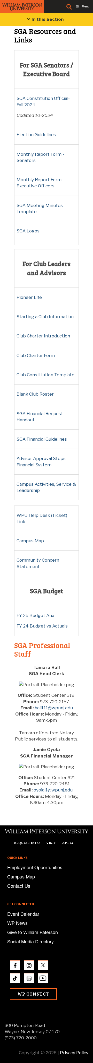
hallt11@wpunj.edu (54, 707)
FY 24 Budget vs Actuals (42, 626)
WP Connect (33, 994)
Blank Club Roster (35, 394)
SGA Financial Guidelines (42, 439)
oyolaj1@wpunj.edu (53, 789)
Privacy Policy (74, 1052)
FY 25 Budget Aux (35, 615)
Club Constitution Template (45, 374)
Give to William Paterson (32, 932)
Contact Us (18, 885)
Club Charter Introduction (43, 335)
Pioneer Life (29, 297)
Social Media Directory (30, 941)
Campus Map (30, 540)
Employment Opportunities (34, 867)
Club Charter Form (36, 355)
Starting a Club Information (45, 316)
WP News (17, 922)
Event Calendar (23, 913)
